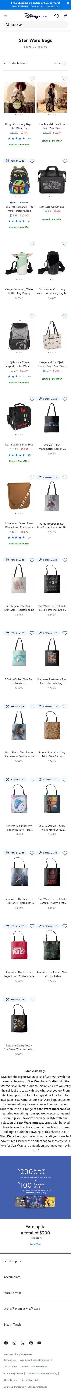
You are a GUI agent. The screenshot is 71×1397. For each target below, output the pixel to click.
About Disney (10, 1380)
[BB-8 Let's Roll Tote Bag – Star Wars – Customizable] (19, 652)
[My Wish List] (56, 16)
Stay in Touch (12, 1325)
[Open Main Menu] (5, 16)
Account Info (12, 1277)
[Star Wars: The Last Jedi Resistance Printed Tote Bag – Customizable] (19, 872)
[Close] (67, 3)
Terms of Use (10, 1360)
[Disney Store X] (22, 1342)
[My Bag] (65, 16)
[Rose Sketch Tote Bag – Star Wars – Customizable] (19, 725)
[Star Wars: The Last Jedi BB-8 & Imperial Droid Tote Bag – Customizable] (52, 578)
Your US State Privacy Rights (33, 1366)
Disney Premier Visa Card (22, 1309)
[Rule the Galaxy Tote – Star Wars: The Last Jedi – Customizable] (19, 1018)
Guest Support (13, 1261)
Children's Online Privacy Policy (42, 1373)
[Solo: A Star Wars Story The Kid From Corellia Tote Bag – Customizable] (52, 798)
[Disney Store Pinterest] (31, 1342)
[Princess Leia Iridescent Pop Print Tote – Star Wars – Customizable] (19, 798)
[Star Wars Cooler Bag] (52, 181)
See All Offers (53, 6)
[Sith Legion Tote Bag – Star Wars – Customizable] (19, 578)
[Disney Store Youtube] (39, 1342)
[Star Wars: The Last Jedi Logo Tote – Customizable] (19, 945)
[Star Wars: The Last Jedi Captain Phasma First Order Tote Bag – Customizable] (52, 872)
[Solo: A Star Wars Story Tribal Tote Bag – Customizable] (52, 725)
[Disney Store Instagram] (14, 1342)
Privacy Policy (10, 1366)
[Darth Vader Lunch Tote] (19, 419)
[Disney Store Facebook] (5, 1342)
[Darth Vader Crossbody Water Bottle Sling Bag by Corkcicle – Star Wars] (52, 264)
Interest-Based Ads (29, 1380)
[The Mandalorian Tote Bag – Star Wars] (52, 99)
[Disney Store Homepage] (35, 16)
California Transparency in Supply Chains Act (25, 1387)
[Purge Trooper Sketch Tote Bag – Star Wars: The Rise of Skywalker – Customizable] (52, 496)
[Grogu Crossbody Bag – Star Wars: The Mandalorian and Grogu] (19, 116)
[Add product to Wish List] (32, 78)
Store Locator (12, 1293)
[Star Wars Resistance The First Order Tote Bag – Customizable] (52, 652)
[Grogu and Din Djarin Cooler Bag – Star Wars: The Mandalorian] (52, 337)
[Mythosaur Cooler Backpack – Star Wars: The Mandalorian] (19, 354)
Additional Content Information (35, 1360)
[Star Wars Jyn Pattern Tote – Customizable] (52, 945)
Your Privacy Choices (13, 1373)
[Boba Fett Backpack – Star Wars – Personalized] (19, 198)
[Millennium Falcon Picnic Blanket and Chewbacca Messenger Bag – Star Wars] (19, 515)
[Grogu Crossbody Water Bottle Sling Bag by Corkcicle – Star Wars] (19, 264)
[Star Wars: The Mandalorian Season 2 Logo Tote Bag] (52, 417)
